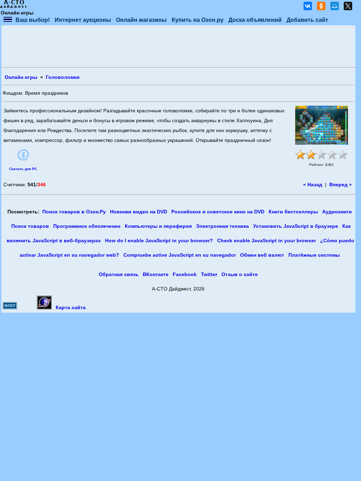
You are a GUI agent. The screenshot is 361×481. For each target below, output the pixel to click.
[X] (348, 6)
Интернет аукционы (83, 20)
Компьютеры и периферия (158, 226)
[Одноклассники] (321, 6)
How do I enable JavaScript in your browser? (159, 240)
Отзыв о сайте (239, 274)
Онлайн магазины (141, 20)
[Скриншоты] (321, 125)
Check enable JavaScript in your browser (266, 240)
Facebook (185, 274)
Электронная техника (222, 226)
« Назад (312, 184)
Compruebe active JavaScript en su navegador (179, 255)
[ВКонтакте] (307, 6)
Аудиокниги (337, 211)
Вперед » (340, 184)
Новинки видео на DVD (138, 211)
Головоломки (63, 77)
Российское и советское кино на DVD (217, 211)
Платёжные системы (314, 255)
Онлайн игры (21, 77)
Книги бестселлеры (293, 211)
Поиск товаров (30, 226)
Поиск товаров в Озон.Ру (74, 211)
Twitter (209, 274)
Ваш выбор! (33, 20)
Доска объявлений (255, 20)
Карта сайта (71, 307)
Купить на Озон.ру (198, 20)
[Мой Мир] (334, 6)
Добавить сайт (307, 20)
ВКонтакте (156, 274)
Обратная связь (119, 274)
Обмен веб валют (262, 255)
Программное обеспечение (87, 226)
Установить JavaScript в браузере (295, 226)
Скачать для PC (23, 169)
